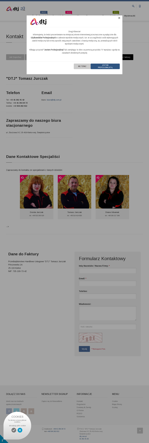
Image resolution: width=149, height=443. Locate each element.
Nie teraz (82, 66)
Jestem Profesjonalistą (105, 66)
